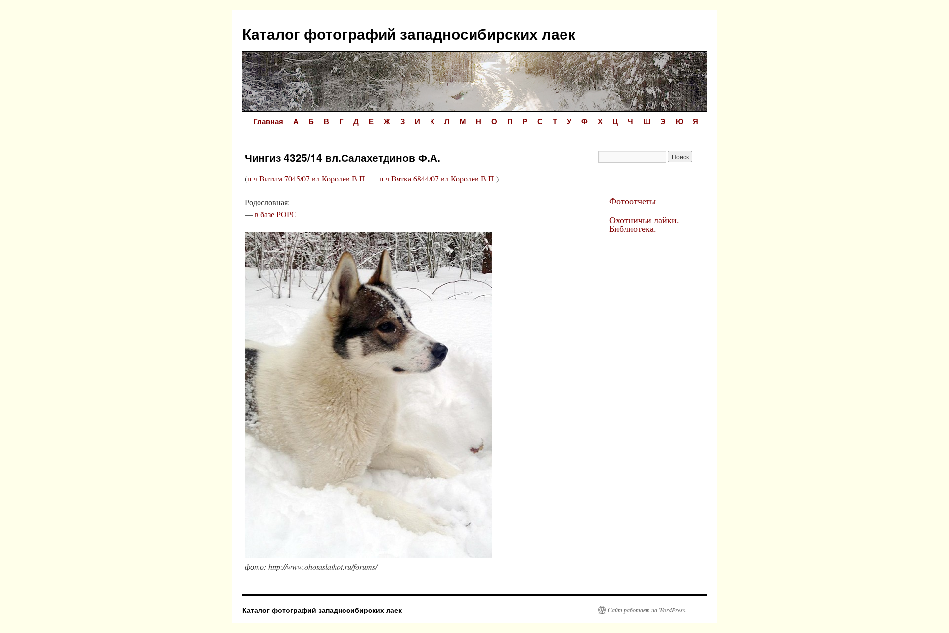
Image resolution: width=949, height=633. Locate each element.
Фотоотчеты (632, 201)
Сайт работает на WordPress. (647, 610)
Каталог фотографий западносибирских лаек (408, 33)
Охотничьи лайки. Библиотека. (644, 224)
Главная (268, 121)
